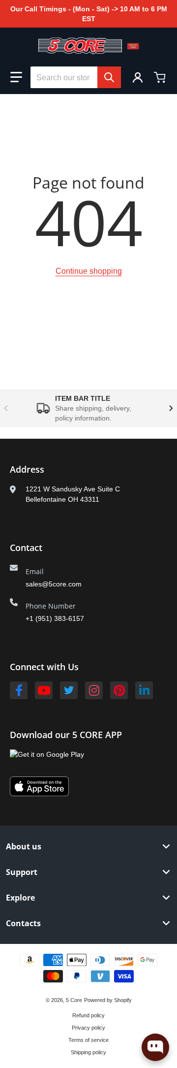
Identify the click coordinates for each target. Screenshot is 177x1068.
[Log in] (137, 77)
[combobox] (75, 77)
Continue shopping (89, 271)
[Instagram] (94, 690)
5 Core (74, 1000)
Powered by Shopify (108, 1000)
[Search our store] (109, 77)
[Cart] (160, 77)
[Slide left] (6, 408)
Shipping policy (88, 1052)
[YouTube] (44, 690)
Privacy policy (88, 1028)
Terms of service (88, 1040)
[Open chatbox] (155, 1047)
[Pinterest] (119, 690)
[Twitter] (69, 690)
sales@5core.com (54, 584)
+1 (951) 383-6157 (55, 618)
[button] (16, 77)
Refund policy (88, 1015)
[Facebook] (19, 690)
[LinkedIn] (144, 690)
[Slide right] (171, 408)
